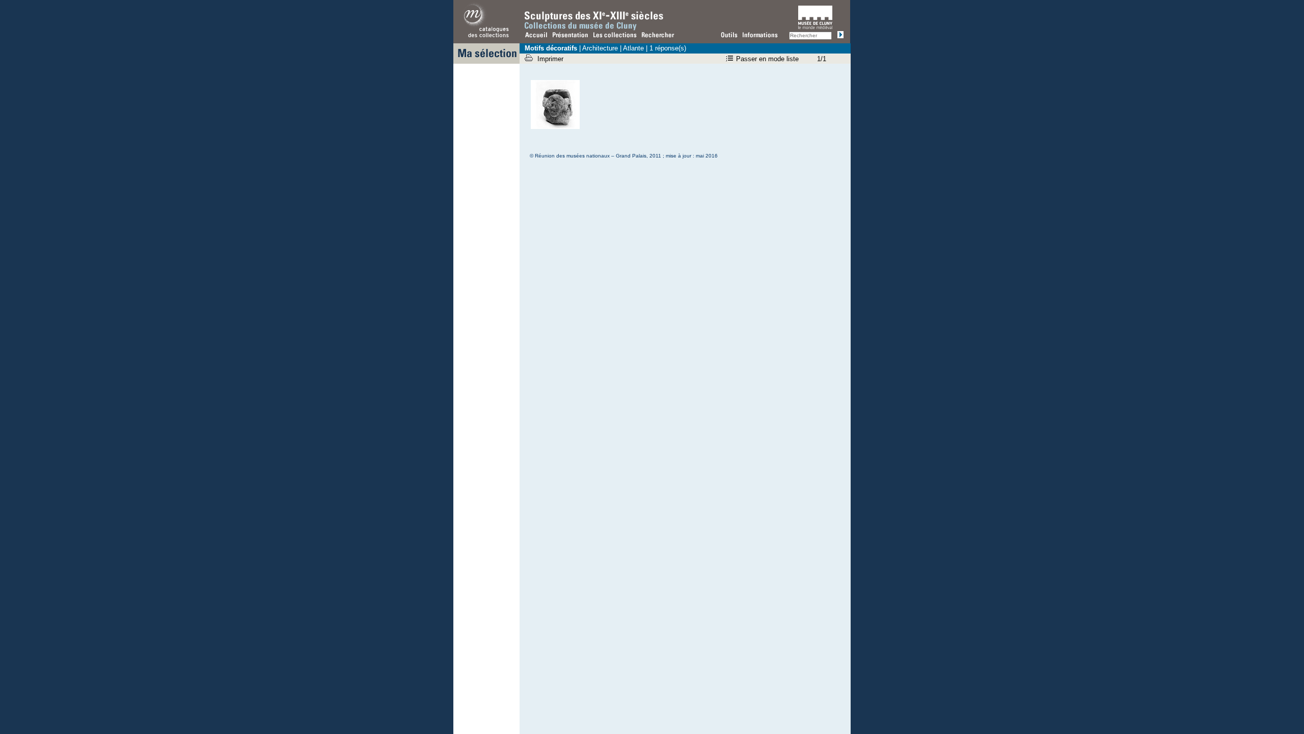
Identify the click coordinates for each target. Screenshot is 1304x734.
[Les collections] (615, 36)
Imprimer (551, 59)
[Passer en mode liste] (730, 59)
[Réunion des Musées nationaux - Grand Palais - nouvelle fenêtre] (486, 38)
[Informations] (762, 36)
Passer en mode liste (767, 59)
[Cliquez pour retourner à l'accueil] (537, 36)
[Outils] (730, 36)
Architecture (600, 48)
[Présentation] (571, 36)
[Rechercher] (658, 36)
